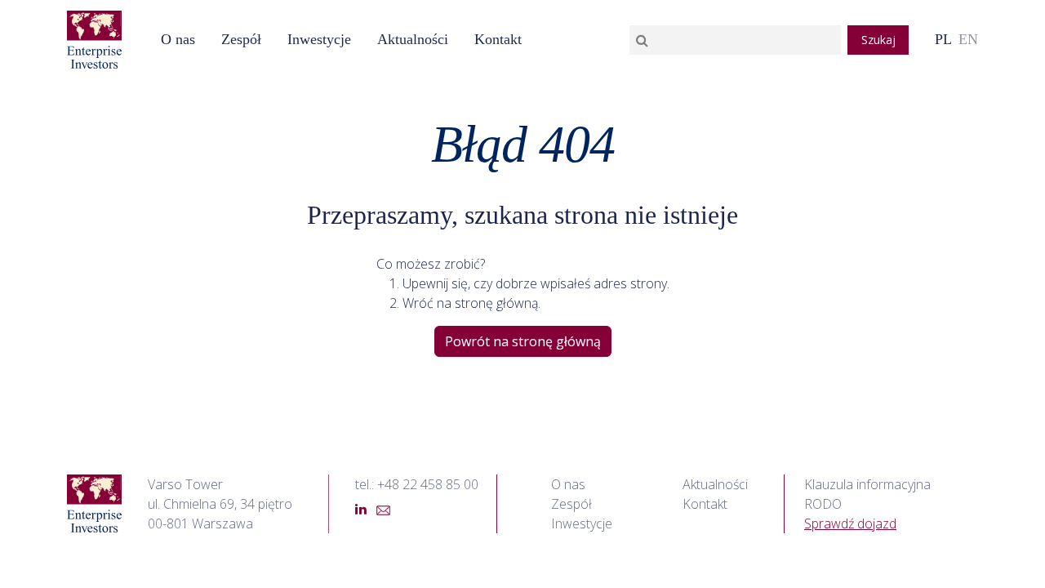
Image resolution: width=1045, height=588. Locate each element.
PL (943, 39)
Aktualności (715, 484)
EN (968, 39)
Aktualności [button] (412, 39)
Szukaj (878, 39)
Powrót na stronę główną (523, 341)
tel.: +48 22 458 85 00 (416, 484)
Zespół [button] (241, 39)
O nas (178, 39)
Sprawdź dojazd (850, 523)
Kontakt (498, 39)
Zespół (571, 504)
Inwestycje (319, 39)
